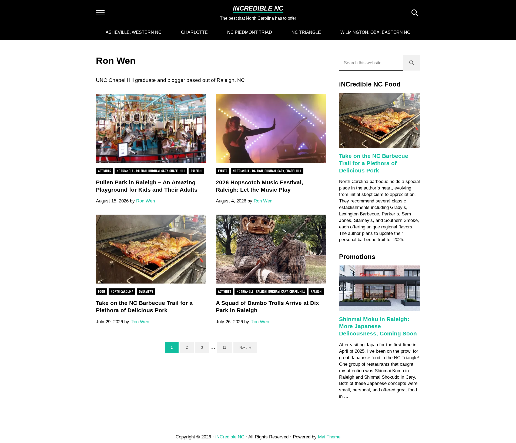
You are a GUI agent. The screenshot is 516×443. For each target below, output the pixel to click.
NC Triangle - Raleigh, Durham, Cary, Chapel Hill (151, 170)
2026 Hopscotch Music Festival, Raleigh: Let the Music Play (259, 186)
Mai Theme (329, 436)
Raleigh (196, 170)
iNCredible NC (258, 8)
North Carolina (122, 291)
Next (243, 347)
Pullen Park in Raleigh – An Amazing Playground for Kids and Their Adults (146, 186)
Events (222, 170)
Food (101, 291)
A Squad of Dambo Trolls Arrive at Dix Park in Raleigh (267, 307)
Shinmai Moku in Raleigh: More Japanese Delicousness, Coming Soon (378, 326)
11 (227, 348)
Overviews (146, 291)
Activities (104, 170)
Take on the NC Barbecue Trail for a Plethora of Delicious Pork (144, 307)
